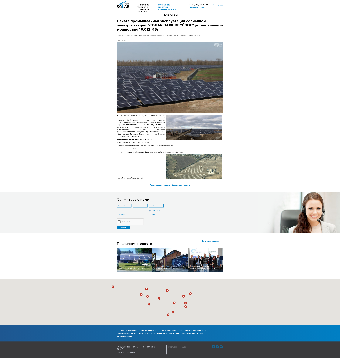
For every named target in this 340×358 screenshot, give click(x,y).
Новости (142, 333)
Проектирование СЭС (148, 330)
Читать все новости (210, 241)
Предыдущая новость (160, 185)
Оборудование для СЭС (171, 330)
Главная (120, 330)
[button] (168, 315)
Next (221, 258)
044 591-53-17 (149, 347)
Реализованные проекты (194, 330)
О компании (131, 330)
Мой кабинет (174, 333)
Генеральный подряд (126, 333)
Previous (118, 258)
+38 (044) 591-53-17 (199, 5)
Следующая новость (181, 185)
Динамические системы (192, 333)
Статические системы (157, 333)
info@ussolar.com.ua (177, 347)
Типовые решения (125, 336)
